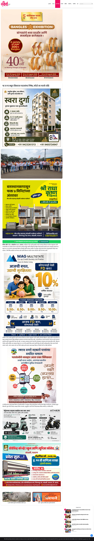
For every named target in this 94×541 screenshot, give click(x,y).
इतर (77, 3)
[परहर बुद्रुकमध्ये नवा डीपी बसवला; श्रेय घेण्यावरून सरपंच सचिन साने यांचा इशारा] (68, 531)
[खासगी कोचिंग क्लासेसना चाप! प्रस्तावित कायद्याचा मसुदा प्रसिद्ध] (68, 526)
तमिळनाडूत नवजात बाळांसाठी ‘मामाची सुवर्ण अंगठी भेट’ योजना (80, 514)
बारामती (62, 3)
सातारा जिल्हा (57, 3)
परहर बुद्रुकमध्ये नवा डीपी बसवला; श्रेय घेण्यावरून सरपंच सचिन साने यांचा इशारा (81, 530)
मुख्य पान (49, 3)
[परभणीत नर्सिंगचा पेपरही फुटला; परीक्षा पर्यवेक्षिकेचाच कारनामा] (68, 521)
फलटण (53, 3)
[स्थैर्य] (6, 4)
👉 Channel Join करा (43, 242)
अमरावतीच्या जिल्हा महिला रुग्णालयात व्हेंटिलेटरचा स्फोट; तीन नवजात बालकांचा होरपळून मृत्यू (81, 510)
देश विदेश (74, 3)
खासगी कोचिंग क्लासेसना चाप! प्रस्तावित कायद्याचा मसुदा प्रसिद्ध (80, 524)
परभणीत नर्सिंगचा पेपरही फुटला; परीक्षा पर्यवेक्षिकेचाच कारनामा (80, 519)
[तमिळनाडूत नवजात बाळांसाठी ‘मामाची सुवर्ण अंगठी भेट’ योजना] (68, 516)
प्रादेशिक (66, 3)
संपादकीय (69, 3)
